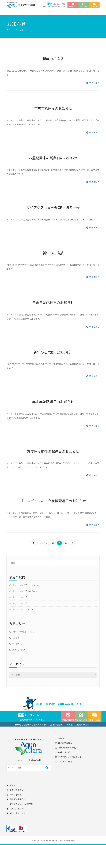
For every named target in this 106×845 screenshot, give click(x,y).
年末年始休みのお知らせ (53, 108)
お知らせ (16, 637)
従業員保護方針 (16, 808)
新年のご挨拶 (53, 58)
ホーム (9, 29)
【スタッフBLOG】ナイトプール (25, 585)
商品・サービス (65, 752)
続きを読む (94, 82)
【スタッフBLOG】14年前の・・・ (26, 591)
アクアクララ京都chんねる (23, 631)
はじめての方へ (65, 743)
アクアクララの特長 (67, 747)
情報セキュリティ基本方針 (21, 804)
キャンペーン (17, 643)
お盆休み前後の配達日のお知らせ (53, 451)
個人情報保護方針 (17, 799)
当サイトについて (17, 813)
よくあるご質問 (65, 761)
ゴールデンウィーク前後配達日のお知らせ (53, 500)
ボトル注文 (95, 719)
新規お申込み (81, 719)
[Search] (46, 768)
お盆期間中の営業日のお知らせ (53, 157)
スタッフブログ (18, 649)
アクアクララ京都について (69, 757)
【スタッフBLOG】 (20, 597)
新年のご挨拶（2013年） (53, 352)
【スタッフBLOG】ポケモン (23, 609)
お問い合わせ (68, 719)
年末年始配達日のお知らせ (53, 302)
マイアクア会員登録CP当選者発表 (53, 207)
